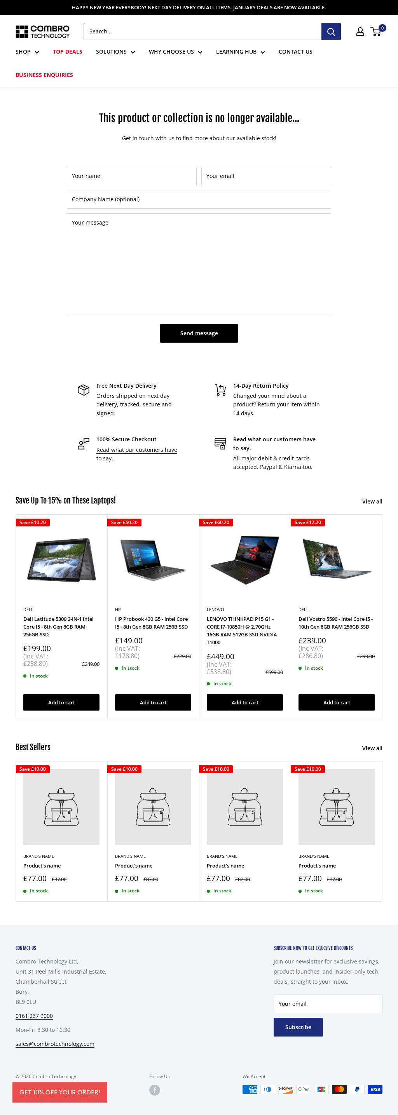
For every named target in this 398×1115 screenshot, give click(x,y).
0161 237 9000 (34, 1015)
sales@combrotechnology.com (55, 1043)
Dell (303, 609)
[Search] (331, 31)
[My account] (360, 31)
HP (118, 609)
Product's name (42, 865)
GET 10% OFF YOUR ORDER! (59, 1092)
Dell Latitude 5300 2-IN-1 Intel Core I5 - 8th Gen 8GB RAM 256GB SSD (58, 626)
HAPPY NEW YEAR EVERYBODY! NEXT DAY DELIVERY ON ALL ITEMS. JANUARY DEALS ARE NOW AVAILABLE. (199, 7)
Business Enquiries (44, 74)
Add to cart (61, 702)
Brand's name (38, 856)
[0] (376, 31)
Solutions (111, 51)
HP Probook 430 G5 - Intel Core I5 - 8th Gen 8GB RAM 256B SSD (151, 622)
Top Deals (67, 51)
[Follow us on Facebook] (154, 1090)
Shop (23, 51)
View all (373, 501)
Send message (199, 333)
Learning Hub (236, 51)
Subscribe (298, 1027)
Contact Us (295, 51)
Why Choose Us (171, 51)
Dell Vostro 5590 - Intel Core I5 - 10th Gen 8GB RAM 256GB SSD (335, 622)
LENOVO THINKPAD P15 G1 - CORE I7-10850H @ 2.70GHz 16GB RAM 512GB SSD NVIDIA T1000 (242, 630)
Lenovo (215, 609)
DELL (28, 609)
